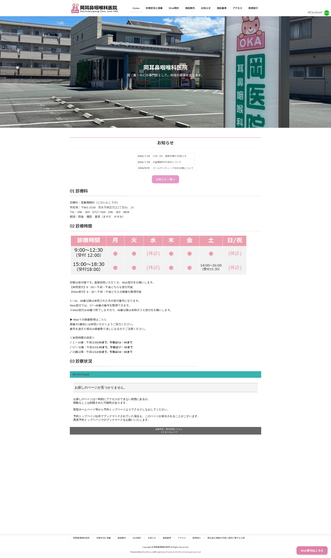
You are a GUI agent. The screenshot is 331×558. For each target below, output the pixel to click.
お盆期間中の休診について (167, 162)
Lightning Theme (164, 552)
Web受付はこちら (312, 550)
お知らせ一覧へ (165, 179)
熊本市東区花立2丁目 (111, 207)
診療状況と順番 (103, 538)
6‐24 (130, 207)
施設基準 (167, 538)
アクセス (182, 538)
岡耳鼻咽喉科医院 (81, 538)
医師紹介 (197, 538)
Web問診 (137, 538)
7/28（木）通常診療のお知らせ (170, 156)
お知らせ (152, 538)
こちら (102, 319)
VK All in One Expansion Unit (188, 552)
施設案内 (122, 538)
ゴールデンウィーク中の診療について (173, 168)
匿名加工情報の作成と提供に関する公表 (226, 538)
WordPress (147, 552)
